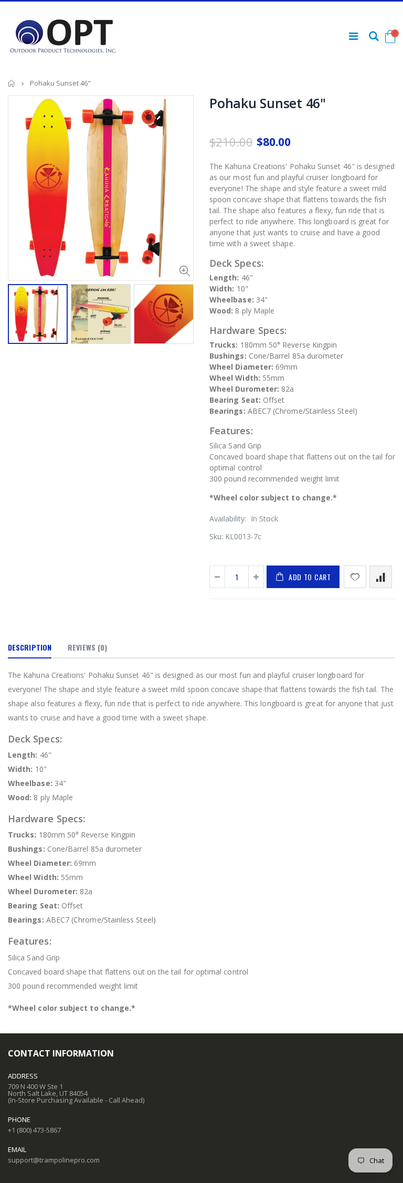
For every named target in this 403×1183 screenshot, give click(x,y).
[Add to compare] (380, 577)
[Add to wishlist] (355, 577)
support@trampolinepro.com (54, 1160)
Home (12, 83)
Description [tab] (29, 647)
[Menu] (353, 36)
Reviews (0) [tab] (87, 647)
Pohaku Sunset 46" (267, 103)
